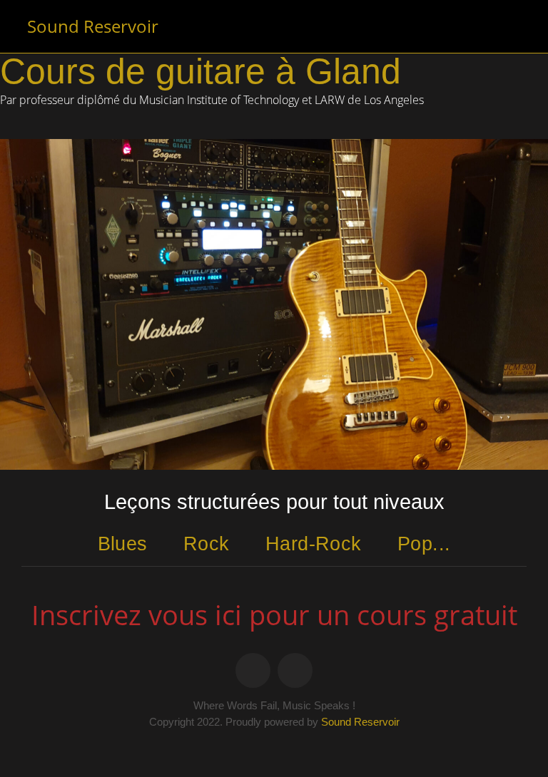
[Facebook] (252, 670)
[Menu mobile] (516, 26)
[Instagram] (295, 670)
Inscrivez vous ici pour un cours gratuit (274, 614)
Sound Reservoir (92, 26)
